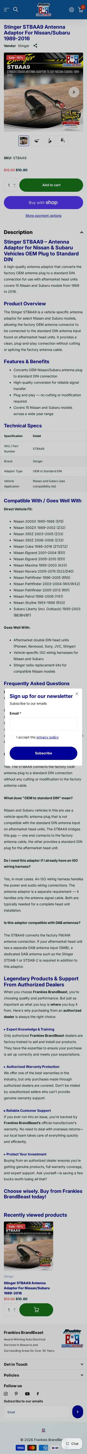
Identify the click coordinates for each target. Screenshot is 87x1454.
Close (77, 694)
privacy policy (47, 737)
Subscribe (43, 753)
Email (15, 713)
